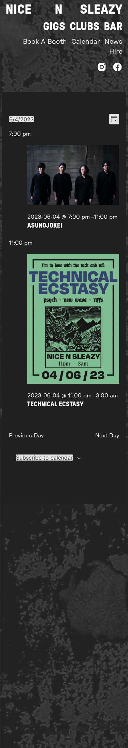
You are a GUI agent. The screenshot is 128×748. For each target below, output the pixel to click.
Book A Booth (45, 42)
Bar (113, 26)
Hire (116, 52)
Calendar (85, 42)
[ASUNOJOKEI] (73, 176)
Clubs (84, 26)
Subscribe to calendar (44, 457)
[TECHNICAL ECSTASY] (73, 320)
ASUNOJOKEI (44, 225)
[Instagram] (102, 69)
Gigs (54, 26)
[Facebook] (117, 69)
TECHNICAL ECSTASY (55, 404)
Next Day (107, 435)
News (113, 42)
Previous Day (26, 435)
